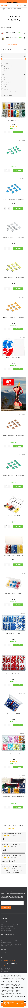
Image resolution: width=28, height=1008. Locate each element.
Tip (5, 70)
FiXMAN (6, 79)
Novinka (6, 68)
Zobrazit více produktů (13, 44)
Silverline (6, 89)
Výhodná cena (8, 66)
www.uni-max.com (5, 954)
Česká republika (5, 952)
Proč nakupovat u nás (6, 923)
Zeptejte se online (9, 965)
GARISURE (7, 82)
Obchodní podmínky (6, 921)
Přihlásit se (6, 907)
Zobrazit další (13, 877)
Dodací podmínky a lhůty (7, 926)
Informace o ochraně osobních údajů (10, 924)
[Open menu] (25, 5)
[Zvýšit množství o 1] (9, 132)
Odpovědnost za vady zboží (7, 938)
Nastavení (13, 1000)
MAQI (6, 86)
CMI (5, 77)
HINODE (6, 84)
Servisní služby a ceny (6, 942)
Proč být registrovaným (7, 930)
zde (24, 996)
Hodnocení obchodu (13, 826)
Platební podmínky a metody (8, 928)
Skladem (6, 63)
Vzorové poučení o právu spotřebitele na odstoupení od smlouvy (11, 945)
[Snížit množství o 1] (5, 132)
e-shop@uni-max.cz (9, 960)
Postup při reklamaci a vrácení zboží (9, 940)
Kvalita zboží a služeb (6, 937)
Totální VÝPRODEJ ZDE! (7, 1)
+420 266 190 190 (11, 963)
